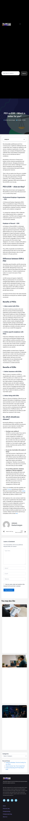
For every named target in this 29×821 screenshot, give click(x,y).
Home (4, 805)
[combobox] (10, 73)
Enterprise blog (6, 811)
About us (5, 816)
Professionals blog (7, 814)
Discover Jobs (6, 808)
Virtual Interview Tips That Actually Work (15, 766)
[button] (20, 24)
